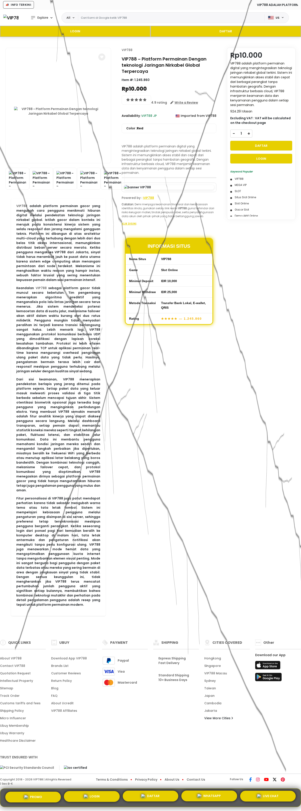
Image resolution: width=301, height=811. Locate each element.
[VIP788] (11, 17)
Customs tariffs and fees (20, 703)
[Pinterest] (283, 780)
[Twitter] (274, 780)
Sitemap (6, 688)
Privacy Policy (146, 779)
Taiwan (210, 688)
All (68, 18)
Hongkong (212, 658)
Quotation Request (15, 673)
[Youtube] (266, 780)
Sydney (210, 681)
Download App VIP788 (69, 658)
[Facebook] (250, 780)
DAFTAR (225, 31)
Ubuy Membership (14, 725)
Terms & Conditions (112, 779)
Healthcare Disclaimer (18, 740)
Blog (54, 688)
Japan (209, 696)
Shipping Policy (12, 710)
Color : (134, 128)
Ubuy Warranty (12, 733)
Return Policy (61, 681)
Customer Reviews (66, 673)
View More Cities (217, 718)
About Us (172, 779)
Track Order (10, 696)
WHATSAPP (212, 797)
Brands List (60, 666)
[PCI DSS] (27, 767)
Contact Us (196, 779)
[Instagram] (258, 780)
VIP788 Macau (215, 673)
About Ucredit (62, 703)
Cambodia (212, 703)
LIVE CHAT (271, 797)
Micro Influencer (13, 718)
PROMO (36, 797)
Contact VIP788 (12, 666)
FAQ (54, 696)
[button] (101, 57)
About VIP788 (11, 658)
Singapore (212, 666)
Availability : (131, 116)
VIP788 (21, 206)
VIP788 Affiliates (64, 710)
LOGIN (75, 31)
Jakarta (210, 710)
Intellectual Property (16, 681)
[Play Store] (268, 678)
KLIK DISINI (129, 224)
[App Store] (268, 666)
